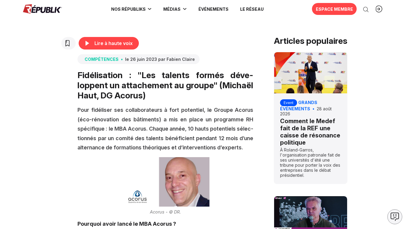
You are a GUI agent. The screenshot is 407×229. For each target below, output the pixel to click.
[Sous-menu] (149, 9)
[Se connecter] (379, 9)
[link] (132, 9)
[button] (213, 9)
